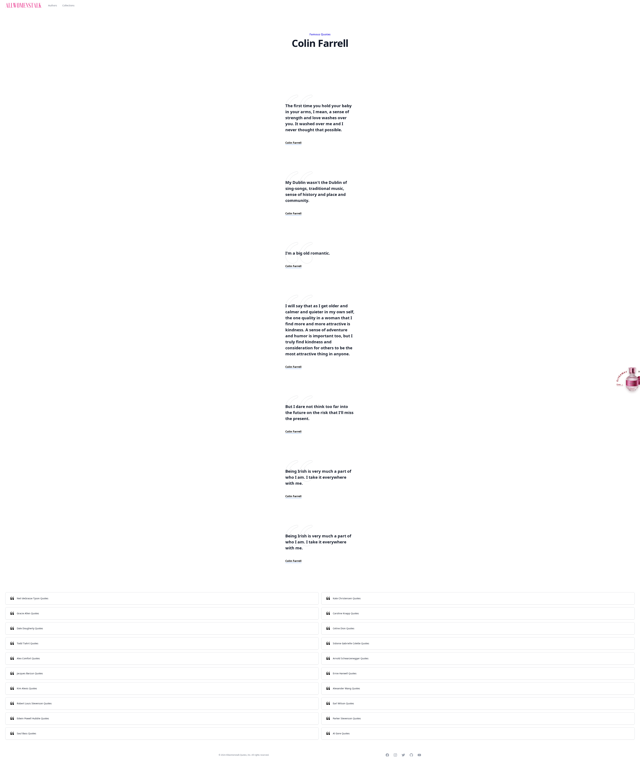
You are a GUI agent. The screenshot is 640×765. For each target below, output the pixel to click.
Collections (68, 5)
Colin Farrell (293, 143)
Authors (52, 5)
